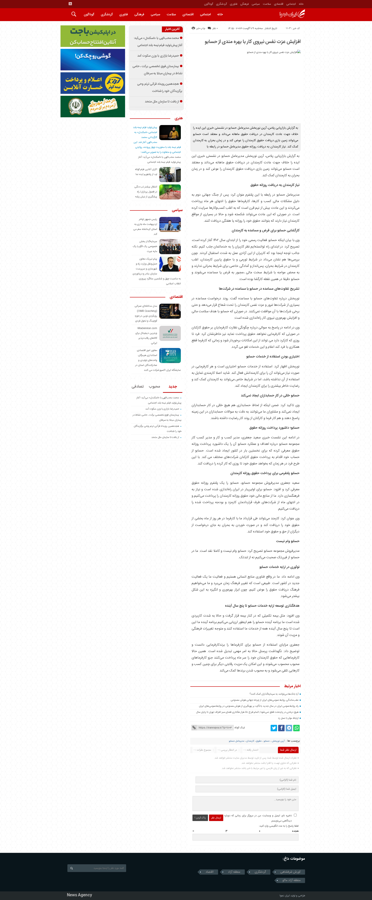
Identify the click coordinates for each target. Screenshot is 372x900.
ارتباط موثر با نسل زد (288, 718)
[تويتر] (274, 728)
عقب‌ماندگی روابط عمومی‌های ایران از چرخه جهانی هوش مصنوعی (265, 700)
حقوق (259, 741)
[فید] (70, 3)
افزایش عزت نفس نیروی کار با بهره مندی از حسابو (253, 42)
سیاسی (256, 4)
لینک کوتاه (239, 727)
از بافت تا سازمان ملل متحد (162, 101)
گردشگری (221, 4)
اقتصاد (210, 872)
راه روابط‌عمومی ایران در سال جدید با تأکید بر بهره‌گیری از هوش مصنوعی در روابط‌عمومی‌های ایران (249, 706)
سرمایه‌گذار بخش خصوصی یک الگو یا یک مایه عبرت (145, 246)
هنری (179, 118)
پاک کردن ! (200, 818)
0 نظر (215, 28)
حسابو (267, 741)
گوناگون (208, 4)
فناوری (233, 4)
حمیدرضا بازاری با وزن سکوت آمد (158, 56)
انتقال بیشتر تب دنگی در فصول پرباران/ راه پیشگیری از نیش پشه (145, 192)
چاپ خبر (200, 28)
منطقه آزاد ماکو (291, 880)
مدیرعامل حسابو (236, 741)
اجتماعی (291, 4)
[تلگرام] (289, 728)
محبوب (154, 387)
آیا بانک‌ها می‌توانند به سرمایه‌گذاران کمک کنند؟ (274, 694)
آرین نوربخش (278, 741)
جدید (173, 387)
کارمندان (250, 741)
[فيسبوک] (281, 728)
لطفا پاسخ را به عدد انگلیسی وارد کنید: (279, 826)
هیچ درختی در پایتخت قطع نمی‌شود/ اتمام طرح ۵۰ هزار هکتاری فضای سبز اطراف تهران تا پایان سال (247, 712)
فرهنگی (244, 4)
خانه (301, 4)
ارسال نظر (216, 818)
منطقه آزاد (234, 872)
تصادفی (138, 387)
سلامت (267, 4)
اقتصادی (278, 4)
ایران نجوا (285, 896)
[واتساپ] (296, 728)
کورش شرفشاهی (290, 872)
